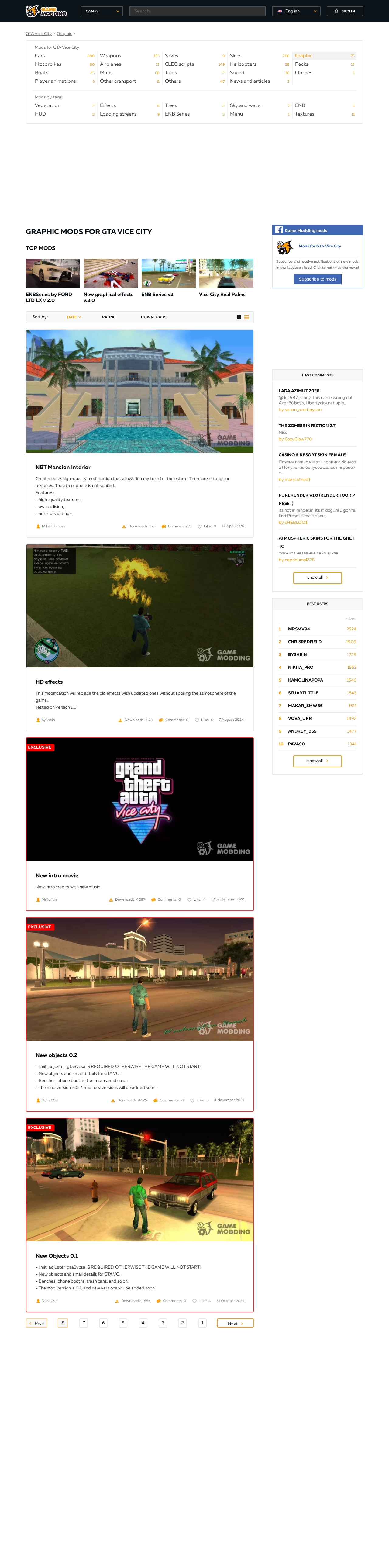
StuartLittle (303, 693)
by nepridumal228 (297, 560)
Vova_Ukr (300, 718)
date (72, 317)
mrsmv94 (299, 629)
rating (108, 317)
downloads (153, 317)
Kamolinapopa (305, 680)
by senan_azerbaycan (300, 410)
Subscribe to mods (317, 278)
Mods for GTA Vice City (320, 246)
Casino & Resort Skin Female (312, 455)
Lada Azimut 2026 (299, 391)
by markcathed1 (294, 480)
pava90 (296, 744)
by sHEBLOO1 (293, 522)
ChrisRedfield (305, 642)
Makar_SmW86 (305, 706)
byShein (297, 655)
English (292, 11)
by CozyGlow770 (295, 439)
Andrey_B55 (302, 731)
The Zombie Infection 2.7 (307, 426)
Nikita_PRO (300, 667)
